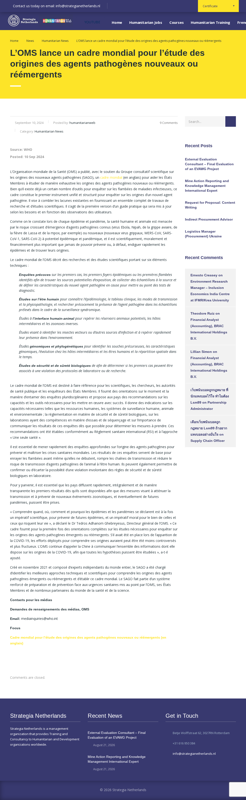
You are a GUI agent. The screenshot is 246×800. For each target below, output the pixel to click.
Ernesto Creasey (204, 275)
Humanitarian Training (210, 22)
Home (117, 22)
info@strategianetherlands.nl (194, 753)
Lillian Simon (201, 352)
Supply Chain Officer (208, 441)
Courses (176, 22)
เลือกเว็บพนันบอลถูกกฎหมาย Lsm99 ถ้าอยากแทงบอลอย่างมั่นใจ (209, 428)
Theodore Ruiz (203, 313)
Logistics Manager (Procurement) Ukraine (203, 233)
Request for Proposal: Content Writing (210, 205)
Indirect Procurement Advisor (209, 219)
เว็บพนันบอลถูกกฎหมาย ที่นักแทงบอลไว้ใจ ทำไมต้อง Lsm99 (210, 396)
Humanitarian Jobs (145, 22)
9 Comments (169, 123)
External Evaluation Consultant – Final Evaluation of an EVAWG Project (209, 164)
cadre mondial (111, 177)
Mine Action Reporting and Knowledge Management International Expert (207, 185)
